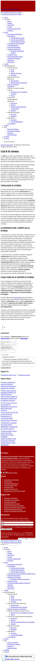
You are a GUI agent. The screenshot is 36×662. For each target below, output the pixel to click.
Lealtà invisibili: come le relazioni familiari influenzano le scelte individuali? (8, 442)
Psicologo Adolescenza (11, 484)
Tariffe (6, 64)
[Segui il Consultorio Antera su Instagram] (24, 375)
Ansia (12, 70)
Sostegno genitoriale (14, 49)
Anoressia (14, 103)
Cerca (2, 544)
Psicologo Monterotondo (12, 504)
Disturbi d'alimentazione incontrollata (18, 108)
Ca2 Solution (5, 537)
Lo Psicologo (11, 124)
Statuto (9, 23)
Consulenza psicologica (14, 34)
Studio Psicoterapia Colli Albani (13, 506)
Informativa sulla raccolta (11, 659)
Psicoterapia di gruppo (18, 42)
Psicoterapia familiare (17, 40)
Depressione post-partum (19, 83)
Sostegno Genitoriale (10, 489)
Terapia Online (8, 487)
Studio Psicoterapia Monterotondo (15, 511)
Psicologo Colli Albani (10, 498)
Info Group (10, 62)
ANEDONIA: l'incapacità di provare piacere (9, 428)
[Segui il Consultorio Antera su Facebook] (9, 375)
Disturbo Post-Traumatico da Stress (22, 613)
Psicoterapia (11, 36)
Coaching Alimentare (13, 47)
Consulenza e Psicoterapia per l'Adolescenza (15, 44)
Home (6, 17)
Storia (9, 21)
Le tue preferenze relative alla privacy (19, 656)
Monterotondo (12, 135)
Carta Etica (10, 25)
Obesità (13, 111)
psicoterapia (18, 297)
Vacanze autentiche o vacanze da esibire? (8, 387)
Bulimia (13, 105)
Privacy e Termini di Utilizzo (24, 527)
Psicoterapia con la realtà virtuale (14, 491)
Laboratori (10, 60)
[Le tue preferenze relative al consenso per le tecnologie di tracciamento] (3, 660)
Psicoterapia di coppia (17, 38)
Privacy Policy (23, 538)
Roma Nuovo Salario (13, 131)
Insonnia (13, 75)
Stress (13, 96)
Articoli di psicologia (7, 145)
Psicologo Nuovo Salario (11, 500)
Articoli (6, 125)
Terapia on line (12, 55)
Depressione (15, 81)
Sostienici (10, 30)
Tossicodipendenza (17, 122)
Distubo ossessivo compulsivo (13, 85)
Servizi (6, 32)
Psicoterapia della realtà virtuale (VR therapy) (14, 57)
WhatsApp (23, 338)
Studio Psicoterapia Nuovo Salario (14, 507)
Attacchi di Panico (16, 73)
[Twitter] (4, 328)
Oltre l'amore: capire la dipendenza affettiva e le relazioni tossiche (9, 398)
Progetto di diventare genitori (20, 579)
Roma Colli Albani (12, 129)
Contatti (6, 137)
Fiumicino (10, 133)
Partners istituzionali (14, 29)
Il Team (9, 27)
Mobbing (13, 116)
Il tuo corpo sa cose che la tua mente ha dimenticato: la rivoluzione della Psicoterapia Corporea (9, 416)
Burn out (13, 114)
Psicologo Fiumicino (10, 502)
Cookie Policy (32, 538)
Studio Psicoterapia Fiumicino (13, 509)
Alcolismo (14, 120)
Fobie (12, 71)
